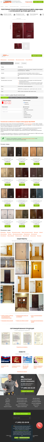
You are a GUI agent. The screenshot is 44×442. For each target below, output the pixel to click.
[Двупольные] (9, 102)
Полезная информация (36, 403)
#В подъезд (36, 232)
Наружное (26, 102)
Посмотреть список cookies (24, 437)
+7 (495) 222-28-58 (28, 2)
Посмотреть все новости (22, 371)
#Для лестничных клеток (20, 59)
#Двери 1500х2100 (10, 235)
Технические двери (22, 403)
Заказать (7, 163)
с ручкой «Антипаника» (28, 123)
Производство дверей (36, 401)
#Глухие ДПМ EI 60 (29, 59)
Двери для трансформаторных (22, 404)
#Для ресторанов (4, 234)
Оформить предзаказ (37, 55)
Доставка (17, 63)
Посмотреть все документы (22, 347)
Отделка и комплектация (22, 406)
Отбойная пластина (27, 117)
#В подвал (9, 232)
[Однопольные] (2, 102)
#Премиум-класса (18, 235)
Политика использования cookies (22, 439)
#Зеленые (9, 234)
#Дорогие (41, 232)
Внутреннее (26, 104)
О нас (8, 398)
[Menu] (1, 1)
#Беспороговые (33, 235)
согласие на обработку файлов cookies (21, 430)
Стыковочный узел (27, 114)
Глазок (25, 111)
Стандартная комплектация (7, 63)
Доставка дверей (36, 398)
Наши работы (7, 404)
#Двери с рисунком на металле (27, 232)
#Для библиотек (3, 235)
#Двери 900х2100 (26, 235)
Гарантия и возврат (8, 406)
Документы (7, 401)
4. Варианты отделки (23, 97)
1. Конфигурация (4, 97)
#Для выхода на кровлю (16, 232)
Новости (36, 406)
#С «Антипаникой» (11, 59)
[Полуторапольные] (6, 102)
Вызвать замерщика (38, 1)
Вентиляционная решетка (28, 109)
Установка (24, 63)
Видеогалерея (36, 404)
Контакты (8, 403)
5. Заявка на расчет (33, 97)
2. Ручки (11, 97)
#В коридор (39, 235)
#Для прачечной (34, 234)
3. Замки (16, 97)
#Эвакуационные (4, 59)
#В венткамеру (3, 232)
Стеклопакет (26, 108)
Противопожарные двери (22, 398)
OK (16, 437)
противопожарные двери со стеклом (28, 138)
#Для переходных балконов (17, 234)
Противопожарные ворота (22, 401)
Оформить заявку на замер (27, 391)
